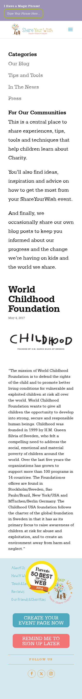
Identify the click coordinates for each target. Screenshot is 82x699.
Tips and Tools (25, 75)
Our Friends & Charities (28, 600)
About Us (18, 568)
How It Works (21, 576)
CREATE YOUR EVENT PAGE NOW (41, 620)
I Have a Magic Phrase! (22, 6)
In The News (23, 87)
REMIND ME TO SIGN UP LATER (41, 640)
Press (14, 98)
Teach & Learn (21, 584)
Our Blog (18, 63)
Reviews (17, 592)
